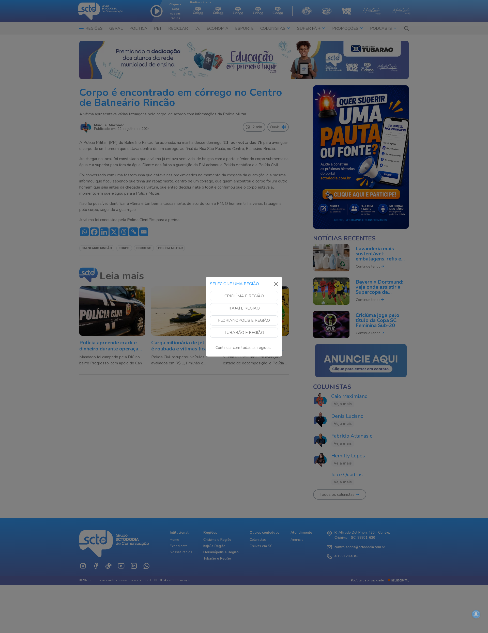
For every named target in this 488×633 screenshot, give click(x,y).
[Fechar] (276, 284)
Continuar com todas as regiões (243, 347)
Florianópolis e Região (244, 320)
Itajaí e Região (244, 308)
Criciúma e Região (244, 296)
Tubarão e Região (244, 332)
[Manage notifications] (476, 614)
